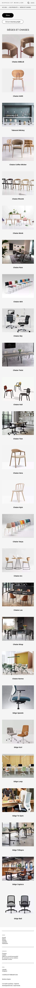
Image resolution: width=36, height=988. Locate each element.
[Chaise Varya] (18, 526)
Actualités (4, 942)
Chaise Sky (18, 336)
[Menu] (31, 3)
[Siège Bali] (18, 903)
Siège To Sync (18, 816)
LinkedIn (4, 969)
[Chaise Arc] (18, 560)
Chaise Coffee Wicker (18, 165)
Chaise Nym (18, 507)
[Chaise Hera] (18, 457)
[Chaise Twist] (18, 354)
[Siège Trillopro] (18, 834)
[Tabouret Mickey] (18, 115)
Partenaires (5, 943)
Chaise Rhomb (18, 199)
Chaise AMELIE (18, 62)
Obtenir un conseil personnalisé (10, 956)
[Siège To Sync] (18, 800)
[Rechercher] (28, 3)
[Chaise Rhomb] (18, 183)
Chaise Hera (18, 473)
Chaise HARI (18, 96)
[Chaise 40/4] (18, 286)
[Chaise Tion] (18, 423)
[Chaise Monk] (18, 217)
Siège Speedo (18, 713)
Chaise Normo (18, 679)
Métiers (4, 939)
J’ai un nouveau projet (12, 22)
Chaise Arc (18, 576)
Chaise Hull (18, 404)
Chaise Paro (18, 267)
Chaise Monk (18, 233)
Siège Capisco (18, 884)
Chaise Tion (18, 439)
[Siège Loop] (18, 766)
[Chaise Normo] (18, 663)
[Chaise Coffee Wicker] (18, 149)
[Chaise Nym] (18, 492)
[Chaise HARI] (18, 80)
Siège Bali (18, 919)
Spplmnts (16, 983)
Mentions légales (6, 979)
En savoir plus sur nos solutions (10, 958)
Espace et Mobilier (13, 2)
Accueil (4, 937)
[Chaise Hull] (18, 389)
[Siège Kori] (18, 731)
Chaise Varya (18, 542)
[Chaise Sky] (18, 320)
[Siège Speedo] (18, 697)
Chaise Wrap (18, 644)
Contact (4, 955)
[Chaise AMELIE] (18, 46)
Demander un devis (7, 959)
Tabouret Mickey (18, 130)
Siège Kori (18, 747)
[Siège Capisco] (18, 869)
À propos (4, 953)
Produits (4, 940)
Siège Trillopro (18, 850)
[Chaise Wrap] (18, 629)
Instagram (4, 971)
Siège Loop (18, 781)
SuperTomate (16, 985)
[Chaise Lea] (18, 594)
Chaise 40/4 (18, 302)
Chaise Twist (18, 370)
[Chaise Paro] (18, 252)
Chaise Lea (18, 610)
